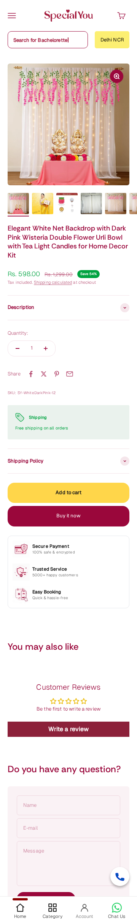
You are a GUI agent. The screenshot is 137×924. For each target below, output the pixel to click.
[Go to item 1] (18, 204)
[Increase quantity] (45, 348)
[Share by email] (69, 373)
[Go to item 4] (91, 204)
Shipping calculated (53, 282)
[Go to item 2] (42, 204)
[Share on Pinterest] (56, 373)
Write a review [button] (68, 729)
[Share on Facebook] (30, 373)
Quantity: (18, 333)
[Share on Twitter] (43, 373)
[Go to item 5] (115, 204)
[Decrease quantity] (17, 348)
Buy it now (68, 515)
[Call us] (119, 876)
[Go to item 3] (67, 204)
